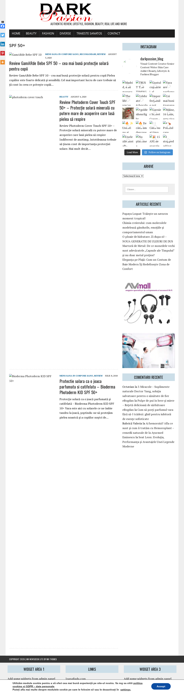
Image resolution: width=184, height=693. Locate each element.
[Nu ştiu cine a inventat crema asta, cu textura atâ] (142, 140)
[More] (2, 60)
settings (125, 689)
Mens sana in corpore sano (62, 54)
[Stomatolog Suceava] (148, 366)
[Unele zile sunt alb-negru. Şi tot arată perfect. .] (128, 140)
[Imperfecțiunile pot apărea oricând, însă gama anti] (155, 100)
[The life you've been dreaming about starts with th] (128, 100)
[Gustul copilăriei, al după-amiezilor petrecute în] (155, 86)
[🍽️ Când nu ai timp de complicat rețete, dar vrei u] (155, 127)
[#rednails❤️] (128, 113)
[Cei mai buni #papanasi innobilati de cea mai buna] (169, 100)
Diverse (65, 33)
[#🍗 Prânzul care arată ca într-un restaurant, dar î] (169, 127)
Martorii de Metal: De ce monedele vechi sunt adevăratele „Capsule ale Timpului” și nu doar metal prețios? (148, 250)
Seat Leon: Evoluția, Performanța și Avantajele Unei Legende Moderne (148, 441)
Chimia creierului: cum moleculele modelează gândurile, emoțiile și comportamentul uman (144, 227)
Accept (161, 686)
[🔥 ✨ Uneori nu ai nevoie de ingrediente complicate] (128, 127)
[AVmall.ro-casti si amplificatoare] (148, 322)
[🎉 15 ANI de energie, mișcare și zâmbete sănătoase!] (155, 140)
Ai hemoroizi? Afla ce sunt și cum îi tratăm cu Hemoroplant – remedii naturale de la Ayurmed (148, 427)
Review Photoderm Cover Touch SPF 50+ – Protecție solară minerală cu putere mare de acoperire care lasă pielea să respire (87, 110)
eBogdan (128, 401)
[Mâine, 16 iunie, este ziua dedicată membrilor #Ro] (169, 113)
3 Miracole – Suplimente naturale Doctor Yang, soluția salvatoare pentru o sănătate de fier (145, 391)
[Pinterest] (2, 51)
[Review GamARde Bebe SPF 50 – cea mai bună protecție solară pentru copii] (25, 55)
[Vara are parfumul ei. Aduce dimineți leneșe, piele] (169, 86)
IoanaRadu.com (76, 679)
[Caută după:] (147, 189)
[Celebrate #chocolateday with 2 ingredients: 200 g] (142, 100)
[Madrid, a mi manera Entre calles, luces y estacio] (128, 86)
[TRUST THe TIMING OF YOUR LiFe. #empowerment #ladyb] (142, 86)
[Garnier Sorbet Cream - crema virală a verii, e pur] (155, 113)
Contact (114, 33)
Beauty (31, 33)
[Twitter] (2, 33)
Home (16, 33)
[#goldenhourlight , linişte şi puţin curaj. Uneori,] (142, 113)
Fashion (48, 33)
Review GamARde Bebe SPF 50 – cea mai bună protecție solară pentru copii (59, 66)
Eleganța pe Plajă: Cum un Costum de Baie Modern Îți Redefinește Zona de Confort (146, 264)
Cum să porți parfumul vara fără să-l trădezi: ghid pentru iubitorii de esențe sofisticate (147, 414)
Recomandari (88, 54)
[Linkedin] (2, 42)
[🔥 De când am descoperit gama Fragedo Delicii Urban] (142, 127)
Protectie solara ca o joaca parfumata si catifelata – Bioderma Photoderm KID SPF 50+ (87, 386)
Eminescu (128, 437)
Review (101, 54)
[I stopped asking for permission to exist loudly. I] (169, 140)
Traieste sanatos (89, 33)
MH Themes (52, 659)
